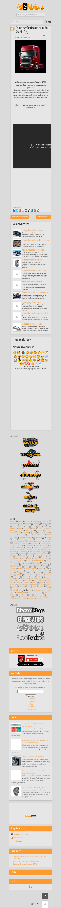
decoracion (13, 549)
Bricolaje (29, 531)
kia (21, 567)
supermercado (38, 590)
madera (13, 571)
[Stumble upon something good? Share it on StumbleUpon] (23, 210)
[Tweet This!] (17, 210)
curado (36, 547)
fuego (23, 557)
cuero (28, 547)
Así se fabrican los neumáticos (32, 260)
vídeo (37, 596)
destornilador (44, 549)
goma (46, 558)
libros (27, 568)
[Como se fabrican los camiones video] (17, 316)
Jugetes (45, 565)
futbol (37, 557)
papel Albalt (45, 578)
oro (17, 578)
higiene (16, 563)
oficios (12, 578)
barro (27, 527)
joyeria (37, 565)
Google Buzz (31, 709)
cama (34, 532)
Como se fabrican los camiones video (35, 313)
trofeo (36, 595)
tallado (12, 593)
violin (18, 598)
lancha (38, 567)
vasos (16, 596)
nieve (33, 577)
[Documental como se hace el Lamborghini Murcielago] (17, 285)
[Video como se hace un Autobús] (17, 253)
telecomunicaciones (36, 593)
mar (22, 571)
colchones (39, 541)
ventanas (30, 596)
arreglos (27, 523)
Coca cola (13, 541)
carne (29, 535)
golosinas (38, 558)
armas (20, 523)
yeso (24, 598)
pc (30, 580)
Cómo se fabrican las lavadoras (33, 756)
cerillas (49, 537)
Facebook (31, 698)
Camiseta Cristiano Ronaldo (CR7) (25, 864)
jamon (23, 565)
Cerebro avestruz (39, 537)
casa (49, 535)
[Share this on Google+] (20, 210)
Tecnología (21, 593)
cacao (11, 532)
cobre (47, 539)
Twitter (31, 701)
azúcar (36, 525)
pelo (35, 580)
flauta (23, 555)
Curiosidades (45, 547)
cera (21, 537)
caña (47, 532)
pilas (47, 582)
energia (46, 551)
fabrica (45, 553)
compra (35, 543)
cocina (31, 541)
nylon (47, 577)
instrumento (14, 565)
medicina (46, 571)
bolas (40, 528)
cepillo (16, 537)
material (37, 571)
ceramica (28, 537)
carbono (21, 535)
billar (19, 528)
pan (32, 578)
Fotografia (46, 555)
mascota (29, 571)
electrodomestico (35, 551)
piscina (19, 584)
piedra (41, 582)
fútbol (43, 557)
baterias (33, 527)
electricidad (23, 551)
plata (42, 584)
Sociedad (15, 590)
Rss (31, 704)
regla (28, 586)
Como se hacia (21, 543)
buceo (47, 531)
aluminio (45, 521)
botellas (20, 531)
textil (19, 595)
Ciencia (38, 539)
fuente (30, 557)
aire (28, 521)
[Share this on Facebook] (14, 210)
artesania (35, 523)
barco (21, 527)
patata (19, 580)
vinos (13, 598)
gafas (49, 557)
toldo (25, 595)
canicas (40, 532)
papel (38, 578)
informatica (36, 563)
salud (49, 586)
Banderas (15, 527)
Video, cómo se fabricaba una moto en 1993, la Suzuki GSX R (35, 293)
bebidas (46, 527)
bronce (40, 531)
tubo (41, 595)
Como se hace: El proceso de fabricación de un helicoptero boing (34, 303)
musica (48, 575)
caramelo (13, 535)
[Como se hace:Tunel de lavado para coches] (17, 274)
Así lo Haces (18, 838)
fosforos (37, 555)
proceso (14, 586)
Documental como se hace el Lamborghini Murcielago (32, 283)
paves (26, 580)
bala (43, 525)
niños (39, 577)
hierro (49, 561)
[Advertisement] (37, 117)
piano (34, 582)
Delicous (32, 707)
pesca (11, 582)
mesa (11, 573)
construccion (15, 545)
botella (12, 531)
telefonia (46, 593)
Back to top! (45, 896)
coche (21, 541)
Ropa (34, 586)
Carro (35, 535)
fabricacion (13, 555)
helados (28, 561)
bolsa (47, 528)
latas (44, 567)
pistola (26, 584)
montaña (46, 573)
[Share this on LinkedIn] (32, 210)
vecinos (23, 596)
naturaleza (16, 577)
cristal (45, 545)
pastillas (12, 580)
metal (18, 573)
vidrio (44, 596)
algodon (36, 521)
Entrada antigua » (43, 216)
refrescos (22, 586)
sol (30, 590)
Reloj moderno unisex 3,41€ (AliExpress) (27, 861)
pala (28, 578)
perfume (41, 580)
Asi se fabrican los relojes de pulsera (34, 787)
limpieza (34, 568)
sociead (45, 588)
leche (14, 568)
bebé (39, 527)
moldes (38, 573)
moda (31, 573)
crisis (37, 545)
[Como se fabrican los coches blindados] (17, 233)
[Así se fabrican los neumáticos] (17, 263)
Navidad (25, 577)
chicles (22, 539)
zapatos (39, 598)
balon (49, 525)
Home (17, 36)
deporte (22, 549)
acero (12, 521)
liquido (41, 568)
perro (47, 580)
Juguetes (13, 567)
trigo (30, 595)
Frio (11, 557)
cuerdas (20, 547)
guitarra (20, 561)
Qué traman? (19, 841)
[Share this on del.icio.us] (29, 210)
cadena (18, 532)
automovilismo (25, 525)
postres (49, 584)
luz (47, 568)
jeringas (30, 565)
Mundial (41, 575)
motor (28, 36)
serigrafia (26, 588)
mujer (34, 575)
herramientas (38, 561)
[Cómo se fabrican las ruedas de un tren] (17, 243)
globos (29, 558)
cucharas (12, 547)
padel (22, 578)
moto (11, 575)
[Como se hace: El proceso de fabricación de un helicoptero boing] (17, 305)
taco (47, 590)
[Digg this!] (26, 210)
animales (13, 523)
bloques (27, 528)
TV (11, 596)
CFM (13, 28)
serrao (36, 588)
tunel (47, 595)
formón (30, 555)
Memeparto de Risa (21, 834)
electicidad (13, 551)
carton (42, 535)
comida (48, 541)
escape (30, 553)
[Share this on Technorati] (38, 210)
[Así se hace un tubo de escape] (17, 327)
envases (12, 553)
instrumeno (46, 563)
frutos (17, 557)
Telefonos (13, 595)
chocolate (29, 539)
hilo (21, 563)
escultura (37, 553)
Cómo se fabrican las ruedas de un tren (35, 240)
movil (27, 575)
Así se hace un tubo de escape (32, 324)
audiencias (13, 525)
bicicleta (12, 528)
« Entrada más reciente (20, 216)
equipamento (22, 553)
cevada (14, 539)
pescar (19, 582)
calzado (26, 532)
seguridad (16, 588)
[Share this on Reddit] (35, 210)
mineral (24, 573)
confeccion (45, 543)
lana (32, 567)
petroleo (26, 582)
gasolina (23, 36)
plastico (34, 584)
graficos (12, 561)
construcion (29, 545)
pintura (12, 584)
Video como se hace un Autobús (33, 250)
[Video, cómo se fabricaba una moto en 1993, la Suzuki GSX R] (17, 295)
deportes (33, 549)
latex (49, 567)
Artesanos (45, 523)
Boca (33, 528)
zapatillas (31, 598)
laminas (26, 567)
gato (23, 558)
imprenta (27, 563)
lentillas (20, 568)
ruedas (34, 36)
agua (20, 521)
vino (50, 596)
